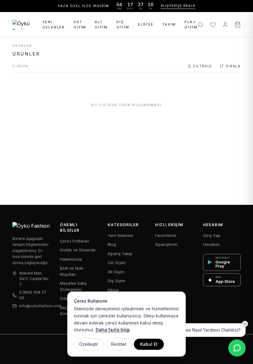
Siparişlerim (166, 244)
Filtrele (202, 66)
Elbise (146, 24)
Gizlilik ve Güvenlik (78, 249)
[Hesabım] (225, 25)
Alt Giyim (101, 24)
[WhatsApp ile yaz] (237, 348)
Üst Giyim (79, 24)
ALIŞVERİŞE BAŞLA (178, 5)
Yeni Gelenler (53, 24)
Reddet (118, 344)
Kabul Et (149, 344)
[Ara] (200, 25)
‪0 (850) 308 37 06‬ (32, 295)
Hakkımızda (71, 259)
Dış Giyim (122, 24)
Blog (112, 244)
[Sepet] (237, 25)
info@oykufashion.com (34, 306)
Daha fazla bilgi (113, 329)
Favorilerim (165, 235)
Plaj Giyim (191, 24)
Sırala (233, 66)
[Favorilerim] (213, 25)
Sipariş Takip (120, 253)
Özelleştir (88, 344)
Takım (169, 24)
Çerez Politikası (74, 240)
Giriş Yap (211, 235)
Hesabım (211, 244)
